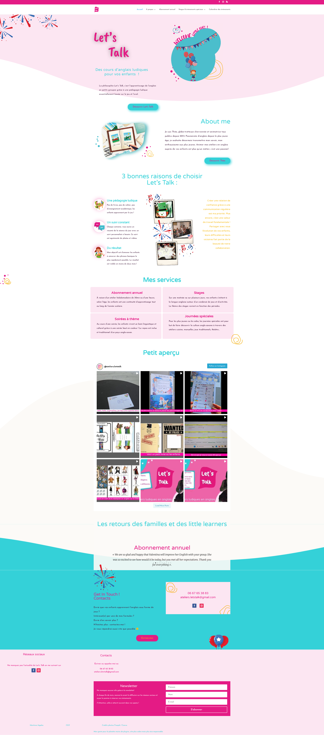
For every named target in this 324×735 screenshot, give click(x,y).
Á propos (149, 9)
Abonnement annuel (167, 9)
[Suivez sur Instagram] (202, 606)
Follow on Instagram (217, 366)
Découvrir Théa (217, 161)
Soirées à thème (127, 319)
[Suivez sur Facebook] (194, 606)
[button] (118, 392)
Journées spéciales (199, 316)
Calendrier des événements (219, 9)
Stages (199, 293)
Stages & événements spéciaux (191, 9)
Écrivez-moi (147, 638)
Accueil (140, 9)
